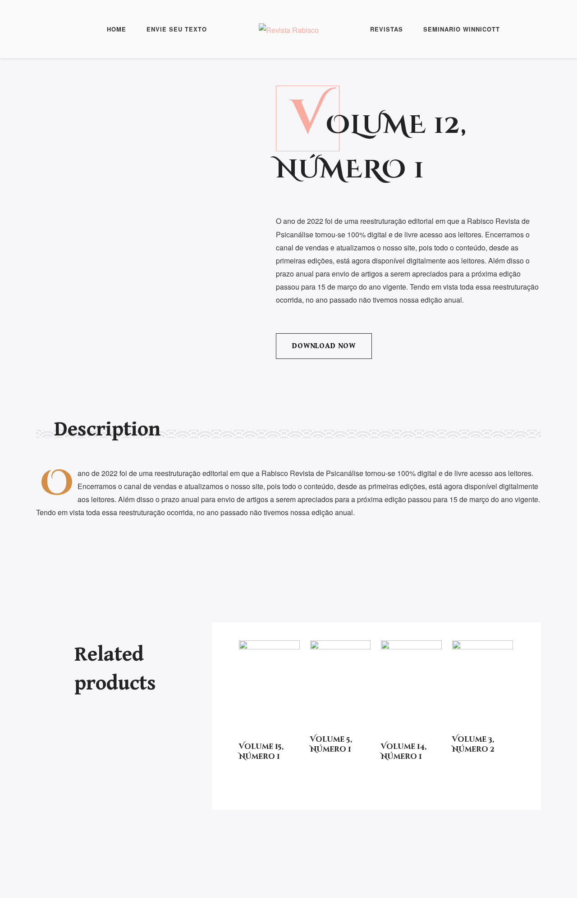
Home (116, 29)
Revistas (386, 29)
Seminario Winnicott (461, 29)
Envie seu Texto (177, 29)
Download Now (324, 345)
